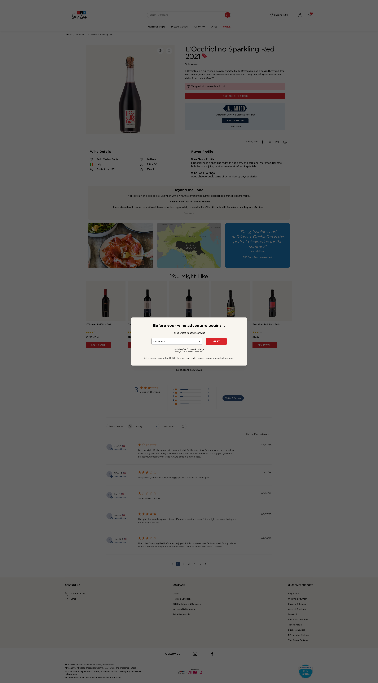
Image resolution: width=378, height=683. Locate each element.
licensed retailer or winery (194, 358)
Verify (216, 341)
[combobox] (176, 341)
